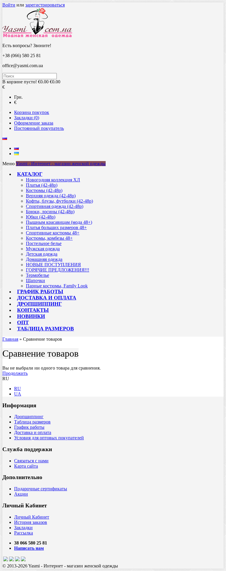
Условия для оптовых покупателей (49, 437)
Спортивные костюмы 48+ (52, 232)
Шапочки (35, 280)
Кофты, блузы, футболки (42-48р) (59, 200)
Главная (10, 339)
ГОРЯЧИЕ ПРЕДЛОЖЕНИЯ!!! (57, 269)
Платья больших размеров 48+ (56, 227)
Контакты (33, 310)
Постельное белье (44, 243)
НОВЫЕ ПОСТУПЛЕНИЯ (53, 264)
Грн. (18, 97)
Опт (23, 322)
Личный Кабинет (31, 516)
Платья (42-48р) (41, 185)
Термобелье (37, 275)
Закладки (23, 527)
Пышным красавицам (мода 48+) (59, 222)
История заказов (30, 522)
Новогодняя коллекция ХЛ (53, 179)
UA (17, 393)
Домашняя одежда (44, 259)
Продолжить (15, 373)
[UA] (16, 153)
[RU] (16, 148)
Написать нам (29, 548)
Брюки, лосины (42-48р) (50, 211)
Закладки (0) (26, 117)
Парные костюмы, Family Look (57, 285)
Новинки (31, 316)
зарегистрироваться (45, 4)
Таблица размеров (45, 329)
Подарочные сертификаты (40, 488)
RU (17, 388)
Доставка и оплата (46, 298)
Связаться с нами (31, 460)
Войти (8, 4)
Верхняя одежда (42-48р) (51, 195)
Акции (21, 493)
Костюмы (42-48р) (44, 190)
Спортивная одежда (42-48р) (54, 206)
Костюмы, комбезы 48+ (49, 238)
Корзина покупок (31, 112)
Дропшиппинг (39, 304)
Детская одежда (41, 253)
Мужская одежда (43, 248)
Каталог (29, 174)
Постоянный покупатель (39, 128)
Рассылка (23, 532)
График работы (40, 291)
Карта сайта (26, 466)
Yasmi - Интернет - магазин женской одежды (61, 163)
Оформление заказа (33, 122)
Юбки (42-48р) (40, 216)
